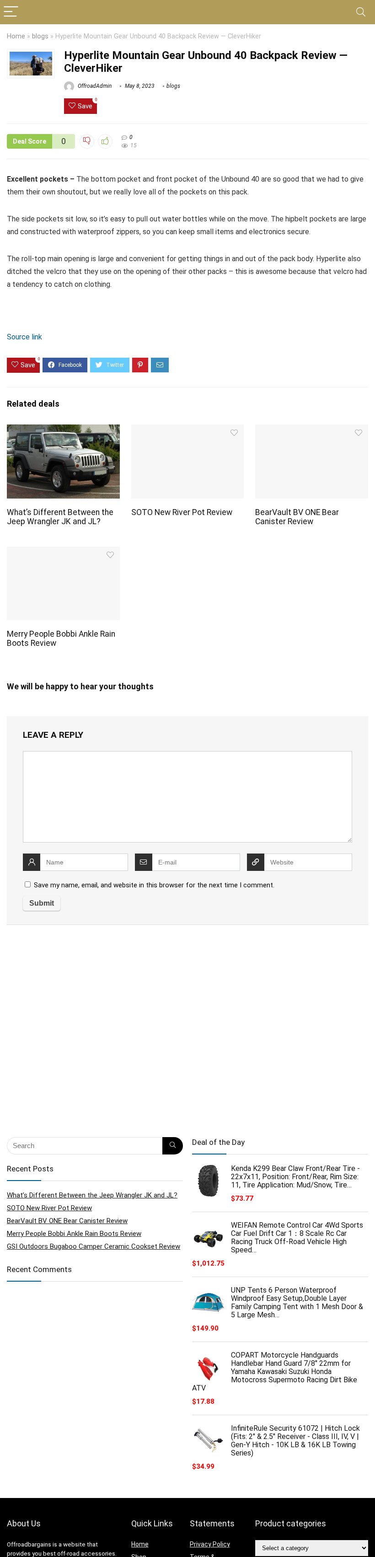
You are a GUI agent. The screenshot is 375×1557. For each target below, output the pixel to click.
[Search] (361, 12)
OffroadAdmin (94, 86)
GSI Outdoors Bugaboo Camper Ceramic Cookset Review (93, 1246)
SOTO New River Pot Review (181, 512)
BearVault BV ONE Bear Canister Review (297, 517)
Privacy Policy (210, 1544)
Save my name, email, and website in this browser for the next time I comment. (154, 885)
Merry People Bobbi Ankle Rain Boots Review (74, 1233)
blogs (40, 36)
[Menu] (11, 12)
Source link (24, 337)
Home (16, 36)
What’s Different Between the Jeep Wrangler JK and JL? (60, 517)
